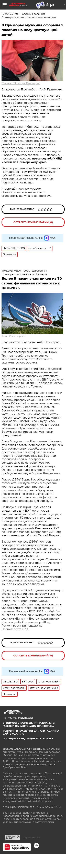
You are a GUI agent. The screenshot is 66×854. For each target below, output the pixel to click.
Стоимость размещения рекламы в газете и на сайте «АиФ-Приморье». (28, 724)
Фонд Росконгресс (13, 336)
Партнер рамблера (32, 837)
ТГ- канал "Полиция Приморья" (21, 83)
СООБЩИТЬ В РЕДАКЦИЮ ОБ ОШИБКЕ (28, 738)
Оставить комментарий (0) (33, 222)
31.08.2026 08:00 (11, 270)
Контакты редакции (18, 718)
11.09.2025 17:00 (10, 13)
